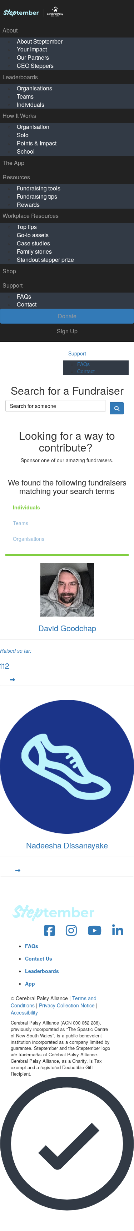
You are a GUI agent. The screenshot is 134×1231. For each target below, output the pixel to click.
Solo (23, 135)
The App (13, 163)
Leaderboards (20, 77)
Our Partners (33, 57)
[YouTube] (94, 931)
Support (13, 285)
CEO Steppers (35, 65)
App (30, 983)
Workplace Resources (31, 215)
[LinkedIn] (117, 931)
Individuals (30, 104)
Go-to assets (33, 235)
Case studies (33, 243)
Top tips (27, 227)
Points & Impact (36, 143)
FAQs (24, 296)
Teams (25, 96)
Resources (16, 177)
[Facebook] (49, 931)
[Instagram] (71, 931)
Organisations (34, 88)
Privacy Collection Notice (67, 1005)
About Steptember (40, 41)
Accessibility (24, 1012)
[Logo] (67, 12)
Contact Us (38, 958)
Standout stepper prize (45, 259)
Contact (26, 304)
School (26, 151)
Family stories (34, 251)
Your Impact (32, 49)
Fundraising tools (38, 188)
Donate (67, 316)
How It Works (19, 115)
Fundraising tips (37, 196)
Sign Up (67, 331)
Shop (9, 271)
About (10, 30)
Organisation (33, 127)
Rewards (28, 204)
